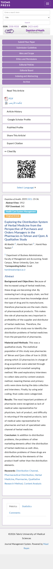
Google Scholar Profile (18, 119)
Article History (14, 111)
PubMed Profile (14, 127)
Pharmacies (21, 479)
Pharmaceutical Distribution (19, 475)
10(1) (29, 199)
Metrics (13, 506)
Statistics (27, 506)
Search (27, 22)
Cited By (11, 151)
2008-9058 (14, 27)
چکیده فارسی (15, 103)
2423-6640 (33, 27)
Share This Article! (16, 135)
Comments (14, 513)
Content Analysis (32, 483)
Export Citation (14, 143)
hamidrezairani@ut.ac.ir (15, 270)
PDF (10, 98)
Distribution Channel (27, 471)
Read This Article (15, 91)
